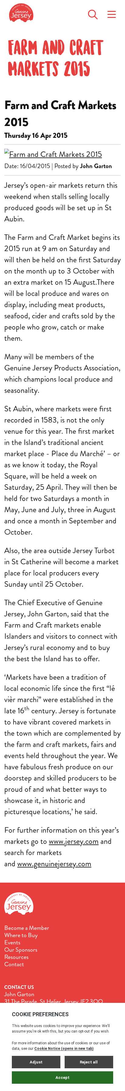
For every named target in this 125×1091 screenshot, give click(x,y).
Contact (14, 964)
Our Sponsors (20, 949)
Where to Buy (21, 935)
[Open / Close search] (93, 13)
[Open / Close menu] (112, 13)
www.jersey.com (74, 841)
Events (12, 942)
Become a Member (26, 928)
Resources (16, 957)
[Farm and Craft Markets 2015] (62, 154)
